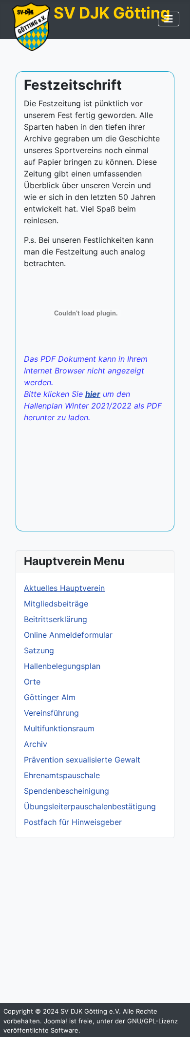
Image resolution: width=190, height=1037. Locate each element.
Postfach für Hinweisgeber (73, 822)
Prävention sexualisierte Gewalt (82, 759)
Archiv (35, 744)
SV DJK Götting (112, 13)
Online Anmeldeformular (68, 635)
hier (92, 394)
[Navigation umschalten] (168, 19)
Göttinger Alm (50, 697)
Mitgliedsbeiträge (56, 603)
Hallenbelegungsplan (62, 666)
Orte (32, 681)
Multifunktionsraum (59, 728)
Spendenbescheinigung (66, 791)
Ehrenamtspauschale (62, 775)
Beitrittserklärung (55, 619)
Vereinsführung (51, 713)
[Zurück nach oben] (173, 1019)
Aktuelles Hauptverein (64, 588)
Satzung (39, 650)
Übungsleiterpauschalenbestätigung (90, 806)
